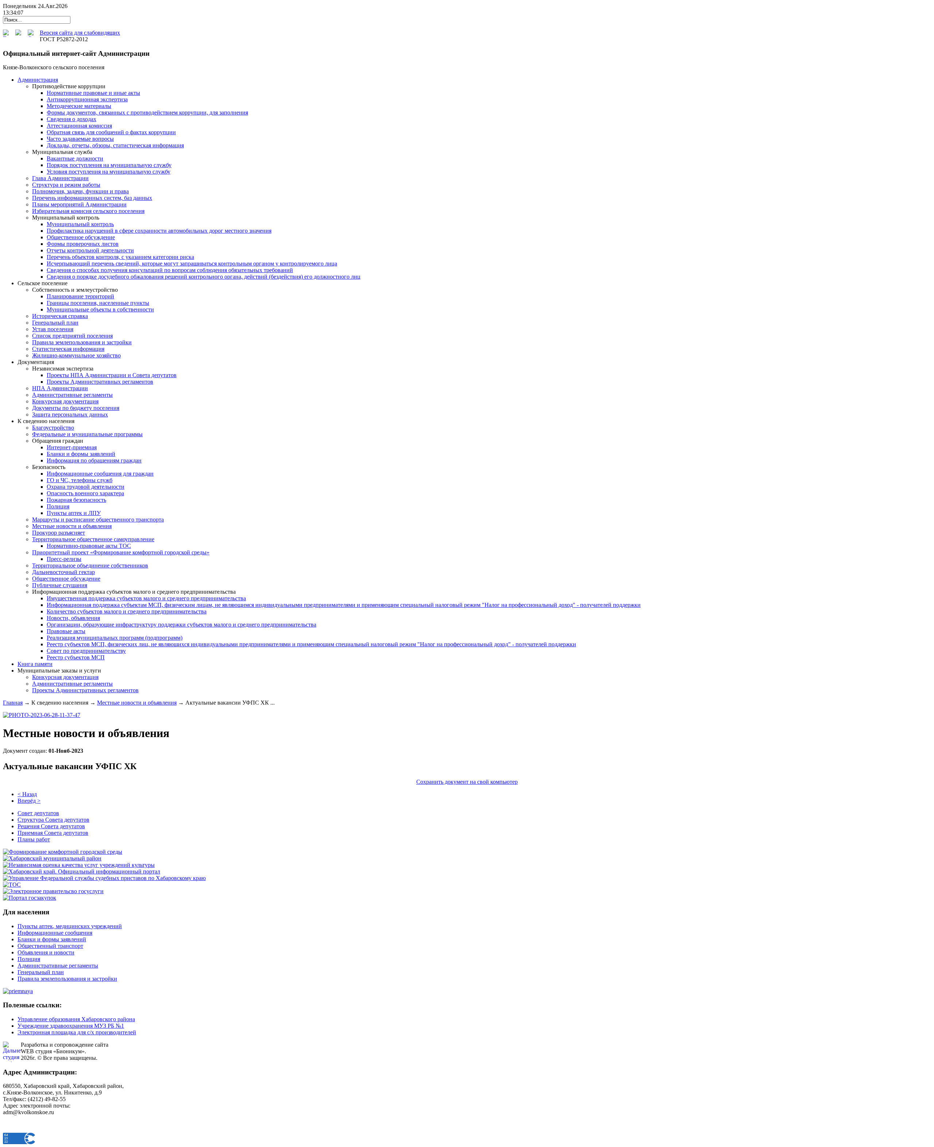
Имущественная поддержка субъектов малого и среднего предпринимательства (146, 598)
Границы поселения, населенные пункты (98, 303)
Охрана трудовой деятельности (85, 487)
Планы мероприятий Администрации (79, 204)
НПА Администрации (60, 388)
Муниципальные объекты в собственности (100, 309)
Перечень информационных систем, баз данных (92, 198)
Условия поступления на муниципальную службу (108, 171)
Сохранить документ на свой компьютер (467, 782)
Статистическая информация (68, 349)
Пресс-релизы (64, 559)
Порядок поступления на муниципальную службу (109, 165)
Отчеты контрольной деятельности (90, 250)
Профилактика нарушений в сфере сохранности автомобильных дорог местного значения (159, 231)
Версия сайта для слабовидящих (80, 33)
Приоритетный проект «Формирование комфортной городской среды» (120, 552)
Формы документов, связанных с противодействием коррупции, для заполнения (147, 112)
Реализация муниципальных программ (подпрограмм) (114, 638)
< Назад (27, 794)
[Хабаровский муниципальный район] (52, 858)
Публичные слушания (59, 585)
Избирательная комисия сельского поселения (88, 211)
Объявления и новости (46, 952)
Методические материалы (79, 106)
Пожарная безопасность (76, 500)
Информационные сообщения (55, 933)
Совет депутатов (38, 813)
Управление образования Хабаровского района (76, 1019)
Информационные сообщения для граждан (100, 473)
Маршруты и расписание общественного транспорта (98, 519)
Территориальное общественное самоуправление (93, 539)
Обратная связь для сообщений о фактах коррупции (111, 132)
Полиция (58, 506)
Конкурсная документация (65, 401)
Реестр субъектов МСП (76, 657)
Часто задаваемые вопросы (80, 139)
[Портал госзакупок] (29, 898)
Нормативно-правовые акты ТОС (89, 546)
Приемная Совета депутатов (53, 833)
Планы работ (34, 839)
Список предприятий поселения (72, 336)
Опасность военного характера (85, 493)
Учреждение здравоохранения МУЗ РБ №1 (71, 1026)
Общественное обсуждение (81, 237)
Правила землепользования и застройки (82, 342)
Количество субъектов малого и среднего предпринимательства (127, 611)
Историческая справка (60, 316)
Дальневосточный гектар (63, 572)
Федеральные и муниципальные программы (87, 434)
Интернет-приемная (72, 447)
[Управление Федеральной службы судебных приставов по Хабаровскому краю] (104, 878)
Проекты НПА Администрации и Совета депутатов (112, 375)
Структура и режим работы (66, 185)
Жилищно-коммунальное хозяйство (76, 355)
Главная (13, 703)
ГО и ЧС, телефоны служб (79, 480)
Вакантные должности (75, 158)
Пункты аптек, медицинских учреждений (70, 926)
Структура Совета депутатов (53, 820)
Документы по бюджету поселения (75, 408)
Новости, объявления (73, 618)
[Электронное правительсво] (53, 891)
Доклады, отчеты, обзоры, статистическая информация (115, 145)
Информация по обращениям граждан (94, 460)
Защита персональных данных (70, 414)
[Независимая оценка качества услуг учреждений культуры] (79, 865)
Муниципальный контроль (80, 224)
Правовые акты (66, 631)
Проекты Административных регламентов (100, 382)
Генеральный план (55, 322)
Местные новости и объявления (72, 526)
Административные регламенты (72, 395)
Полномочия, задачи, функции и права (80, 191)
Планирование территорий (80, 296)
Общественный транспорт (50, 946)
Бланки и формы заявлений (81, 454)
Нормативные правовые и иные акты (93, 93)
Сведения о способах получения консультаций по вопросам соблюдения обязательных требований (170, 270)
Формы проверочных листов (83, 244)
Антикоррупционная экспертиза (87, 99)
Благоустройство (53, 428)
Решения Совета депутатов (51, 826)
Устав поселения (52, 329)
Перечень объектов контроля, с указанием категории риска (120, 257)
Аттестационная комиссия (79, 126)
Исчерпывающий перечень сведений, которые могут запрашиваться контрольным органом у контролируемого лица (192, 263)
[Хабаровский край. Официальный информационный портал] (81, 871)
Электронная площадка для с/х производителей (77, 1032)
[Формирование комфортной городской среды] (62, 852)
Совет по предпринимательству (86, 651)
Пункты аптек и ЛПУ (74, 513)
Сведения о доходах (71, 119)
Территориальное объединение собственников (90, 565)
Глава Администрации (60, 178)
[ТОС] (12, 884)
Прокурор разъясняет (58, 533)
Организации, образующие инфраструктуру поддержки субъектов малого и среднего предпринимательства (181, 624)
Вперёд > (29, 801)
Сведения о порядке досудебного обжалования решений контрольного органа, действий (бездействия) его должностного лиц (203, 277)
